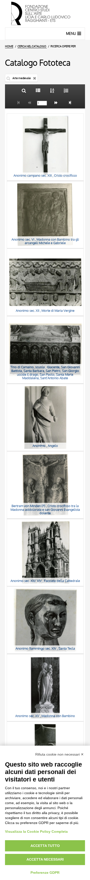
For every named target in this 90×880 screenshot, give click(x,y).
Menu (71, 33)
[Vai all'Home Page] (45, 13)
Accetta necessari (45, 859)
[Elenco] (37, 90)
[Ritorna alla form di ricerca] (23, 90)
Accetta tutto (45, 846)
